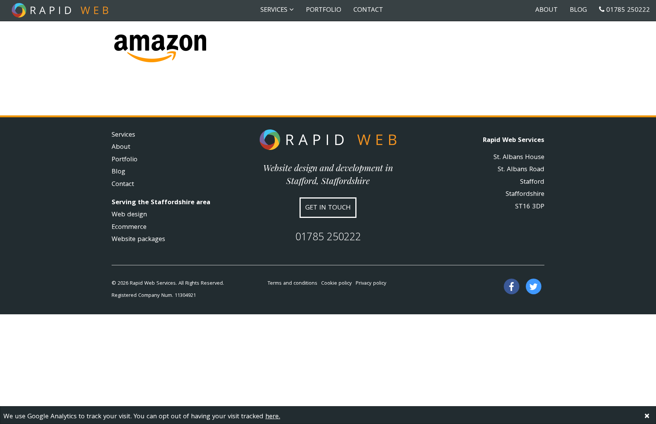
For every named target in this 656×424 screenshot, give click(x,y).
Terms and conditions (292, 283)
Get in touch (328, 208)
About (546, 10)
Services (123, 135)
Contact (368, 10)
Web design (129, 215)
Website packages (138, 239)
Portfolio (323, 10)
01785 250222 (627, 10)
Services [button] (274, 10)
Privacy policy (371, 283)
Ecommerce (129, 227)
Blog (578, 10)
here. (272, 416)
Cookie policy (336, 283)
